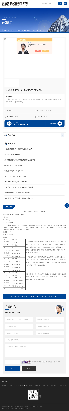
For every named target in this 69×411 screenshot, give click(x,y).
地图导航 (53, 385)
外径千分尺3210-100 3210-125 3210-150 (56, 296)
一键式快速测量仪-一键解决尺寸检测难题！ (18, 149)
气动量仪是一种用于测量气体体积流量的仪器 (18, 198)
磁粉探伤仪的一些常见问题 (13, 165)
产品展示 (18, 30)
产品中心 (4, 385)
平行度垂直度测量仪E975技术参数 (15, 182)
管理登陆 (17, 408)
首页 (12, 30)
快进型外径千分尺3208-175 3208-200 (24, 296)
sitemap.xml (24, 408)
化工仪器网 (11, 408)
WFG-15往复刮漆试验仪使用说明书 (15, 176)
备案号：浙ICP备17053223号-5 (33, 406)
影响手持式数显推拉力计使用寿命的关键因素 (18, 187)
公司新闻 (29, 385)
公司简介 (12, 385)
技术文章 (37, 385)
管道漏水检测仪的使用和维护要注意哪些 (17, 192)
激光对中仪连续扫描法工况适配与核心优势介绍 (19, 160)
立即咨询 (53, 123)
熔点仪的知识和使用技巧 (12, 154)
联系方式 (45, 385)
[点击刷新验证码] (26, 362)
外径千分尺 (36, 30)
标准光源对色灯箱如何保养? (13, 171)
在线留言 (61, 385)
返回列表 (36, 296)
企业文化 (20, 385)
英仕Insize (27, 30)
